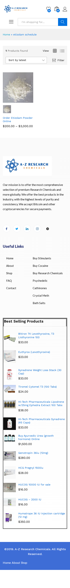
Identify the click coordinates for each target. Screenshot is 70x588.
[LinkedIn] (27, 228)
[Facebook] (6, 228)
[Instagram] (37, 228)
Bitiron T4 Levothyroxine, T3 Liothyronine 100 (36, 335)
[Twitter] (17, 228)
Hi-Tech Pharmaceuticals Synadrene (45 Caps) (41, 421)
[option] (35, 358)
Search (62, 22)
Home (6, 34)
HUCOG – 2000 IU (29, 499)
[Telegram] (47, 228)
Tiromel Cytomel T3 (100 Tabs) (37, 386)
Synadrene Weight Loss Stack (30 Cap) (39, 372)
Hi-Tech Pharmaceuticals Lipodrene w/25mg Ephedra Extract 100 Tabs (41, 403)
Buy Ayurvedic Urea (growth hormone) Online (36, 437)
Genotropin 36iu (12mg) (33, 452)
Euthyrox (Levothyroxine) (34, 351)
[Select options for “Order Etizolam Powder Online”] (9, 100)
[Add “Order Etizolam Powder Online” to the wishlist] (26, 100)
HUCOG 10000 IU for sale (34, 484)
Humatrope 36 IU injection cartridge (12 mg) (41, 515)
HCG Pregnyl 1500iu (30, 467)
